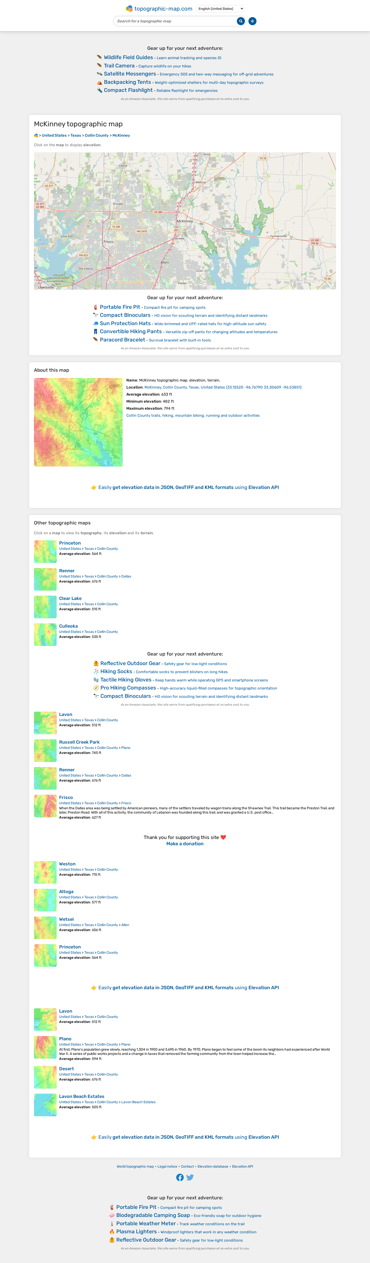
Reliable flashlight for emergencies (187, 90)
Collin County (107, 549)
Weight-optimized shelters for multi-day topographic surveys (209, 82)
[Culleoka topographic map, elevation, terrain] (45, 634)
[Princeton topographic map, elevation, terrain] (45, 551)
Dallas (126, 576)
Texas (89, 549)
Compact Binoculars (125, 315)
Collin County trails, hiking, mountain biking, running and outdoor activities (193, 415)
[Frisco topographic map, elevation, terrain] (45, 807)
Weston (67, 864)
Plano (125, 748)
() (223, 387)
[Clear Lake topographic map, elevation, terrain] (45, 607)
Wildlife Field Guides (128, 57)
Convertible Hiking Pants (131, 331)
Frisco (66, 797)
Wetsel (66, 919)
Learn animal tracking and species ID (189, 58)
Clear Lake (70, 598)
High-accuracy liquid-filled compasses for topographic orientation (218, 688)
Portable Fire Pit (120, 307)
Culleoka (68, 626)
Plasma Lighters (136, 1231)
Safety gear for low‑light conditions (195, 664)
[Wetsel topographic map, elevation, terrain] (45, 927)
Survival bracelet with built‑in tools (180, 340)
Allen (125, 925)
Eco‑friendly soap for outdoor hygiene (227, 1215)
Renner (67, 570)
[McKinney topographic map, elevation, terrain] (78, 422)
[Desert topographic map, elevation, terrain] (45, 1077)
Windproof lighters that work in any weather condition (208, 1232)
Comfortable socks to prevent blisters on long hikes (182, 672)
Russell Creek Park (79, 742)
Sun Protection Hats (125, 323)
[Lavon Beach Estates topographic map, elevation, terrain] (45, 1105)
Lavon (65, 714)
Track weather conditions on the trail (212, 1224)
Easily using (188, 487)
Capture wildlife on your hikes (164, 66)
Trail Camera (119, 65)
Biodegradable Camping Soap (153, 1215)
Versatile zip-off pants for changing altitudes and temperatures (222, 332)
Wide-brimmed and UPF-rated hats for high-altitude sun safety (210, 324)
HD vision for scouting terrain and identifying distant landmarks (211, 315)
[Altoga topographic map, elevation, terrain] (45, 900)
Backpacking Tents (127, 82)
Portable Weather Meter (146, 1223)
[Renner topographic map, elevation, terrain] (45, 579)
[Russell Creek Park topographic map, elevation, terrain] (45, 750)
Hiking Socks (116, 671)
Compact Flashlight (128, 90)
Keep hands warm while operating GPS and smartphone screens (211, 680)
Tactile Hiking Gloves (126, 679)
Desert (66, 1068)
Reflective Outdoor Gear (130, 663)
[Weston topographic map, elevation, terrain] (45, 872)
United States (70, 549)
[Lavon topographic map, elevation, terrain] (45, 723)
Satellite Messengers (130, 73)
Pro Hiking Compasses (128, 687)
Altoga (66, 891)
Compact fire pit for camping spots (175, 307)
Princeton (70, 543)
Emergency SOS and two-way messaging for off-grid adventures (217, 74)
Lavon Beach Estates (81, 1096)
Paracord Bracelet (122, 339)
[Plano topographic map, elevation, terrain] (45, 1048)
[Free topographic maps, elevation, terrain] (36, 135)
